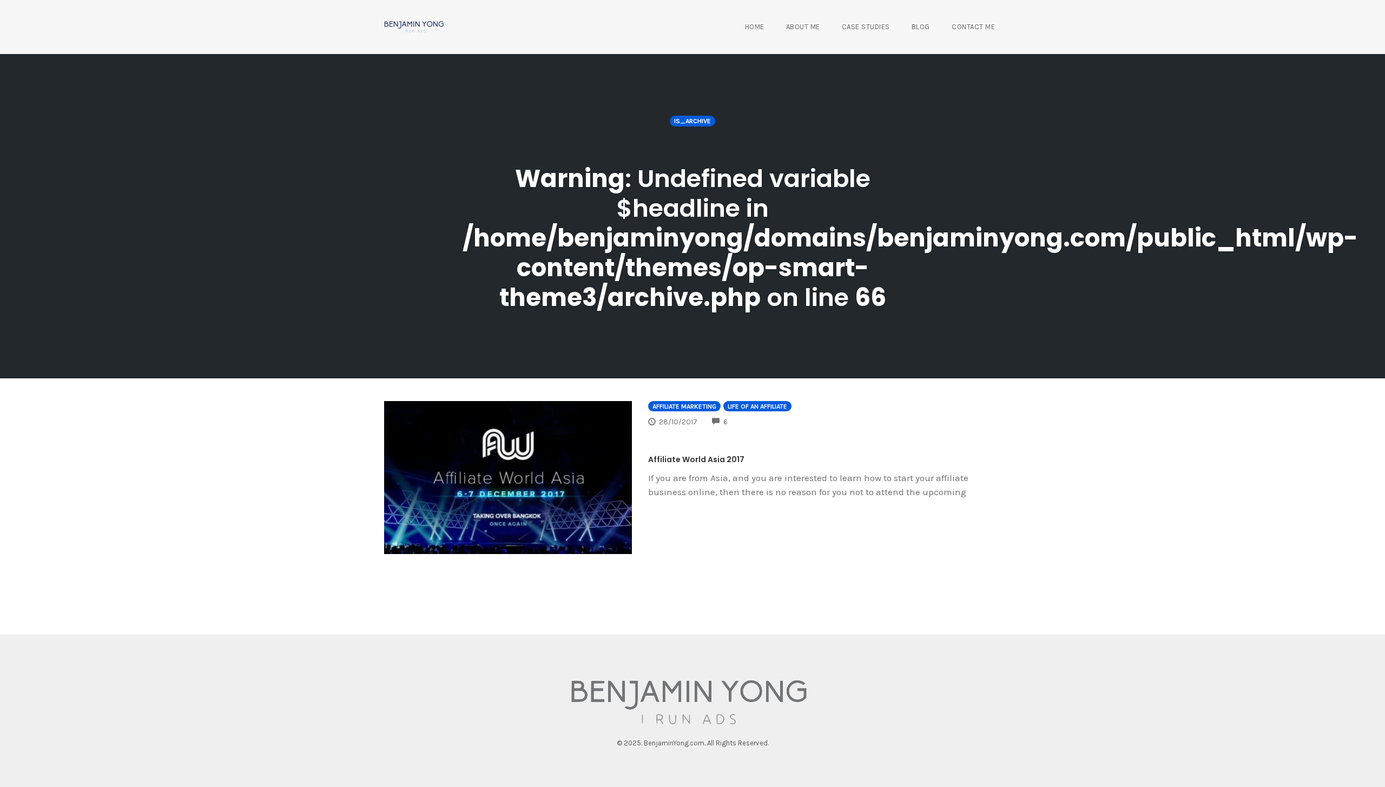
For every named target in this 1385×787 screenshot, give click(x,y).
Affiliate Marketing (684, 406)
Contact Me (973, 27)
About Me (803, 27)
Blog (921, 27)
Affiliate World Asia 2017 (696, 459)
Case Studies (866, 27)
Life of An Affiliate (757, 406)
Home (754, 27)
